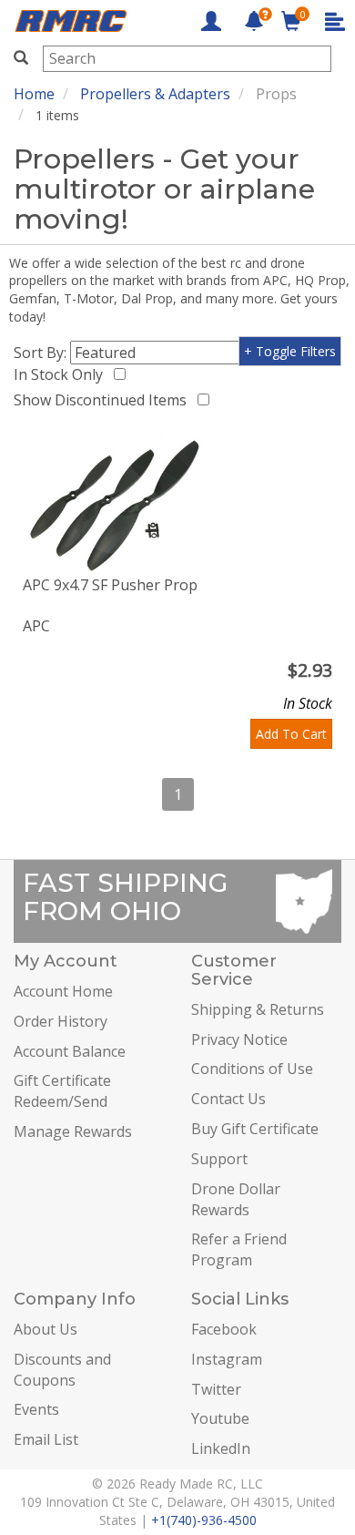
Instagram (226, 1359)
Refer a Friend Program (239, 1249)
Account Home (63, 991)
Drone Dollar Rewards (235, 1199)
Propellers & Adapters (155, 94)
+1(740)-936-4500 (204, 1520)
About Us (45, 1329)
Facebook (224, 1329)
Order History (60, 1021)
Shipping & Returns (257, 1009)
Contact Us (228, 1099)
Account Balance (70, 1051)
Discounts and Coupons (62, 1369)
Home (34, 94)
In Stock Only (62, 374)
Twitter (216, 1389)
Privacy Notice (239, 1039)
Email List (46, 1439)
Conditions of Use (252, 1069)
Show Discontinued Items (104, 400)
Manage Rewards (73, 1131)
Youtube (220, 1418)
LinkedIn (220, 1448)
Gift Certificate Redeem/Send (62, 1090)
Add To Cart (291, 733)
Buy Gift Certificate (255, 1129)
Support (219, 1159)
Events (36, 1409)
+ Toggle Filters (290, 351)
